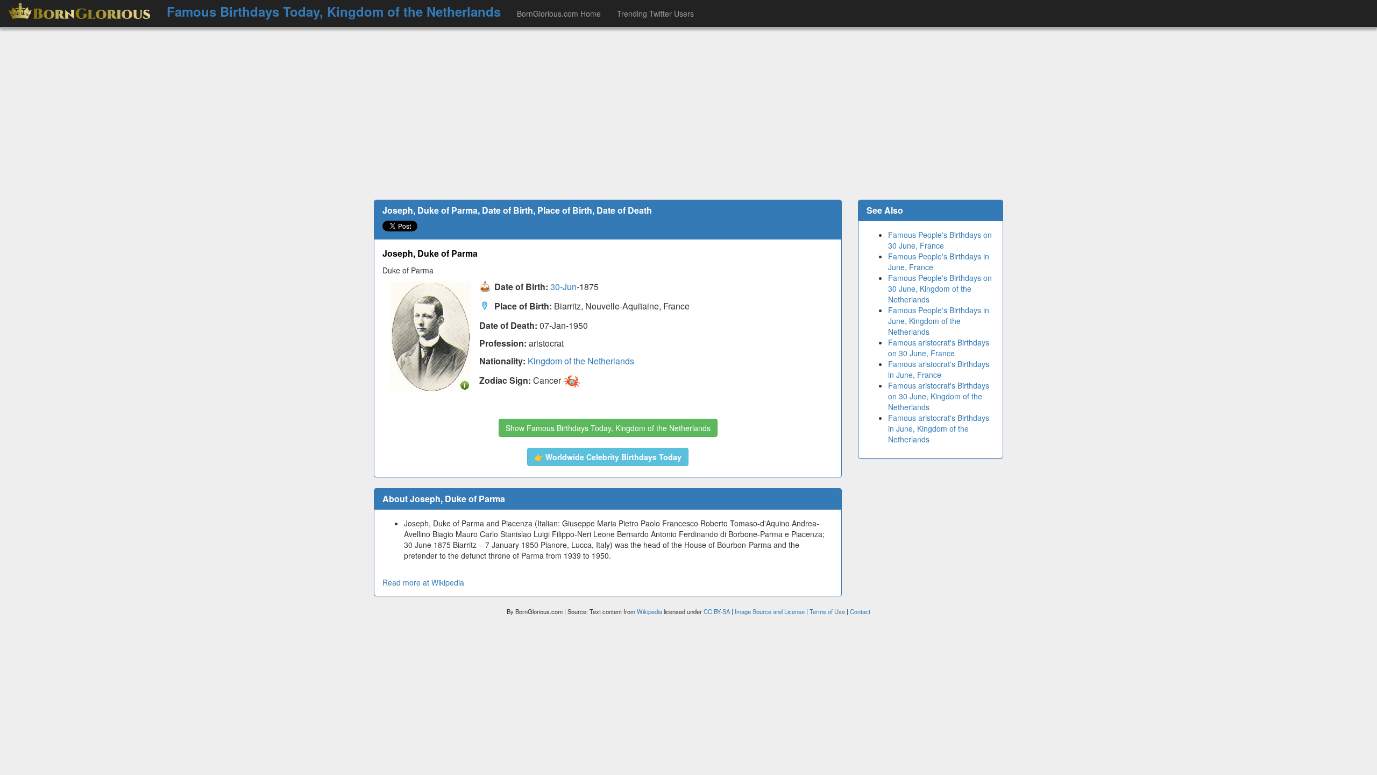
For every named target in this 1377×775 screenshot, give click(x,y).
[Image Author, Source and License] (465, 384)
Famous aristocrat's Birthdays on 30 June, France (938, 347)
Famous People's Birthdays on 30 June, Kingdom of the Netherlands (940, 288)
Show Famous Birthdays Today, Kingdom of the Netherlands (608, 427)
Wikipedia (649, 611)
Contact (860, 611)
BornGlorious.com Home (559, 13)
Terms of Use (828, 611)
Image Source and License (770, 611)
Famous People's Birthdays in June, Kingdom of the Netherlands (938, 321)
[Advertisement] (688, 113)
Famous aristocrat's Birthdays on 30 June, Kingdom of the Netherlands (938, 396)
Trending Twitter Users (655, 13)
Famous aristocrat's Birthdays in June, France (938, 369)
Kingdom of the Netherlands (581, 361)
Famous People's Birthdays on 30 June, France (940, 240)
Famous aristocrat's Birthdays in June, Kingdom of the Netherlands (938, 428)
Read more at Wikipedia (423, 582)
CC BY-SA (717, 611)
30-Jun (563, 287)
